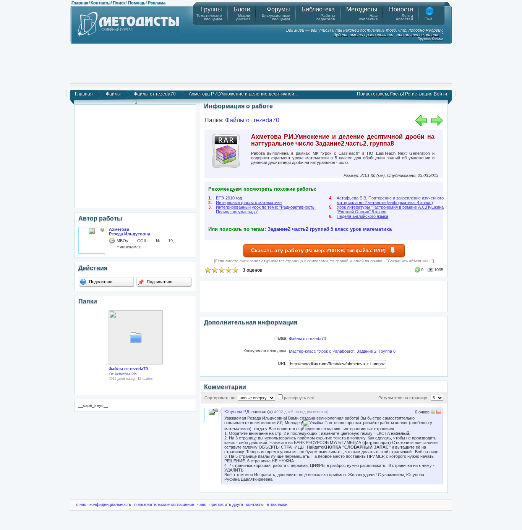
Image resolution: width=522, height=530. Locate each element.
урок (356, 229)
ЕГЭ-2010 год (229, 198)
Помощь (137, 2)
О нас (81, 504)
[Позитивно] (433, 413)
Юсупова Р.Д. (237, 411)
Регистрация (419, 94)
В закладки (277, 504)
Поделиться (100, 281)
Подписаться (159, 281)
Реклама (156, 2)
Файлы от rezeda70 (155, 94)
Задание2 (278, 229)
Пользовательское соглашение (164, 504)
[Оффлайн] (102, 229)
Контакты (100, 2)
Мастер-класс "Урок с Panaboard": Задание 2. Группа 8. (343, 351)
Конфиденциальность (110, 504)
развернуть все (299, 397)
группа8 (319, 229)
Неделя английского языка (362, 216)
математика (377, 229)
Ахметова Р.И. (126, 374)
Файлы (113, 94)
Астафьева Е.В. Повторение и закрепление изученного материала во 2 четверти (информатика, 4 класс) (390, 200)
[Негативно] (438, 413)
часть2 (300, 229)
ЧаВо (201, 504)
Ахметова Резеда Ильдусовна (129, 231)
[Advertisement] (261, 63)
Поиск (119, 2)
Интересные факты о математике (249, 202)
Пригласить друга (226, 504)
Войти (440, 94)
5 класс (340, 229)
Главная (79, 2)
